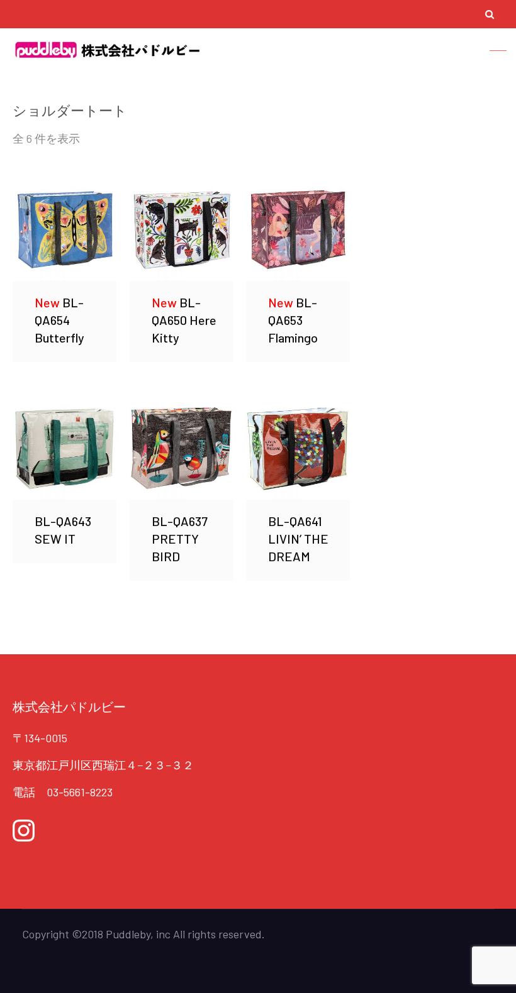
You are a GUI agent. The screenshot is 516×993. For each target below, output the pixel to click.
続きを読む (64, 228)
